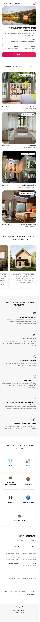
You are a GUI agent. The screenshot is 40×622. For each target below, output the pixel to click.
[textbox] (28, 49)
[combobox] (19, 42)
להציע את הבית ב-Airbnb (11, 3)
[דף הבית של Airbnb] (34, 3)
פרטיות (22, 612)
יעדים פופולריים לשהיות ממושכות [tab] (26, 540)
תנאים (16, 612)
